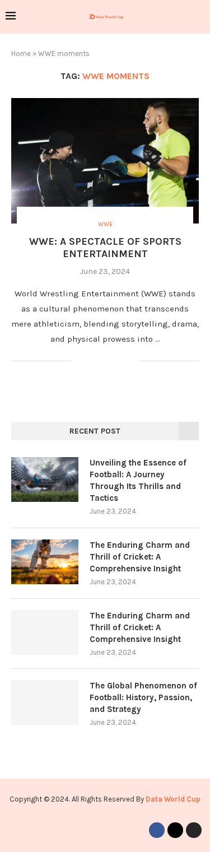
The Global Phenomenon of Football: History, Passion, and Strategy (143, 697)
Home (21, 53)
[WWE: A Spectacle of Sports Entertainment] (105, 160)
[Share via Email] (130, 361)
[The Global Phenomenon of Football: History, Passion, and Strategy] (44, 702)
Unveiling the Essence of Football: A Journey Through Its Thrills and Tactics (138, 480)
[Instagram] (194, 830)
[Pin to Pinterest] (118, 361)
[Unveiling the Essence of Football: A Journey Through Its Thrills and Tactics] (44, 479)
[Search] (198, 17)
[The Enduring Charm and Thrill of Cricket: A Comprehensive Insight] (44, 561)
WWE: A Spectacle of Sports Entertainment (105, 247)
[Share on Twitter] (106, 361)
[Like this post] (80, 361)
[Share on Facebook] (94, 361)
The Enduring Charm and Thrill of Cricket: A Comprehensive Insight (140, 557)
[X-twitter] (175, 830)
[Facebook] (157, 830)
